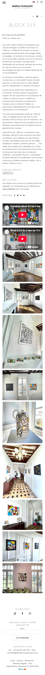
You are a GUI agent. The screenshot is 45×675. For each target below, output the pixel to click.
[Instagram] (30, 613)
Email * (22, 629)
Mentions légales (20, 663)
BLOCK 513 (8, 173)
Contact (19, 660)
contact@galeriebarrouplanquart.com (22, 653)
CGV (30, 663)
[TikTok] (15, 613)
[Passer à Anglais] (34, 2)
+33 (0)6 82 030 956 (21, 650)
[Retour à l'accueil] (22, 7)
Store (12, 660)
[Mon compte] (37, 2)
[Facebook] (22, 613)
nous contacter (8, 189)
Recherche (29, 660)
